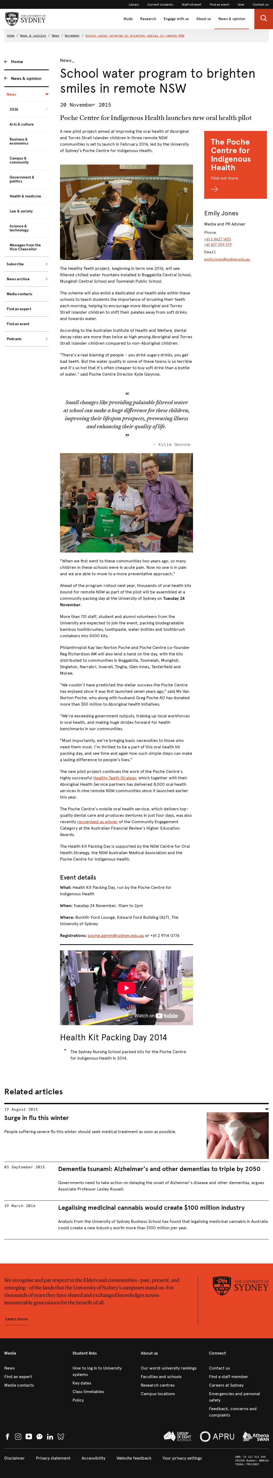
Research (148, 19)
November (72, 35)
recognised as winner (97, 821)
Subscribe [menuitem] (15, 264)
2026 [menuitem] (14, 109)
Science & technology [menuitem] (19, 228)
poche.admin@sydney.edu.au (116, 935)
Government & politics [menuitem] (22, 179)
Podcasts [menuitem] (14, 339)
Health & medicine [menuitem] (25, 196)
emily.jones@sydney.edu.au (227, 259)
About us (203, 19)
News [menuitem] (11, 94)
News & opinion (231, 19)
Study (128, 19)
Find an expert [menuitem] (19, 309)
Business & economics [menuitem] (19, 141)
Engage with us (176, 19)
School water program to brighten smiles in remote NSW (134, 35)
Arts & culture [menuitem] (22, 124)
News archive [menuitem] (18, 279)
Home (10, 35)
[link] (134, 4)
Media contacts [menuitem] (19, 294)
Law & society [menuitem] (21, 211)
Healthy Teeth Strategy (114, 777)
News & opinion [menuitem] (26, 78)
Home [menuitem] (17, 61)
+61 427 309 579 (218, 244)
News (55, 35)
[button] (263, 19)
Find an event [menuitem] (18, 324)
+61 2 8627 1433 (217, 239)
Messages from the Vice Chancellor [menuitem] (25, 247)
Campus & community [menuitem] (19, 160)
